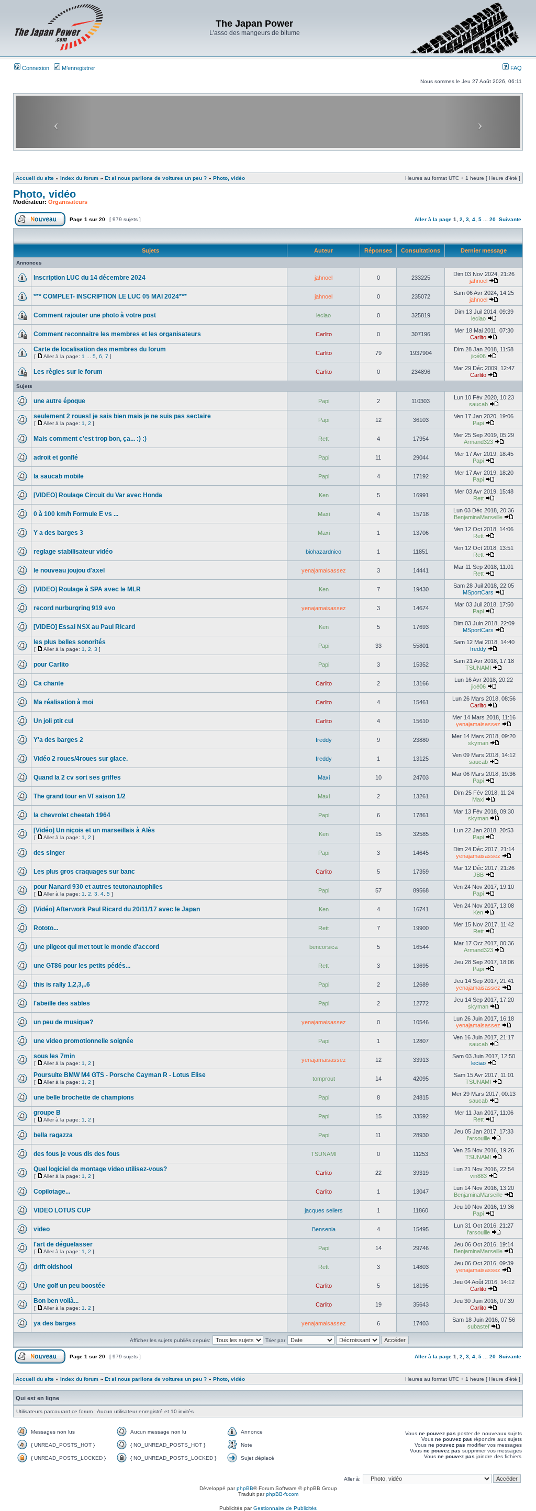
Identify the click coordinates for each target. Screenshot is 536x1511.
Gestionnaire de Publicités (285, 1508)
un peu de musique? (63, 1022)
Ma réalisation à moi (63, 702)
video (42, 1229)
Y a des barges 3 (58, 532)
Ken (324, 495)
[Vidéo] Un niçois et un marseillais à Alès (94, 830)
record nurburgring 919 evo (74, 608)
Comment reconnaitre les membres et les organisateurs (117, 334)
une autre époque (59, 401)
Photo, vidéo (229, 178)
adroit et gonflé (56, 457)
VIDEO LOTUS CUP (62, 1210)
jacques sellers (324, 1210)
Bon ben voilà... (56, 1300)
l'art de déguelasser (63, 1244)
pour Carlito (51, 664)
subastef (478, 1326)
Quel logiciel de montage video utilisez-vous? (100, 1169)
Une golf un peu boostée (69, 1285)
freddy (478, 649)
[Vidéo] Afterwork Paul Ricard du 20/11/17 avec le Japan (117, 909)
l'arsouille (478, 1138)
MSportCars (478, 592)
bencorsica (323, 947)
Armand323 (478, 442)
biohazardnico (323, 551)
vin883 (478, 1176)
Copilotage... (52, 1191)
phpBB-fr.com (282, 1494)
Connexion (34, 68)
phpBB (245, 1488)
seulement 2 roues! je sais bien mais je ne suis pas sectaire (122, 416)
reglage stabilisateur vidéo (73, 551)
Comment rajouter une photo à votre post (95, 315)
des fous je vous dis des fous (77, 1154)
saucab (478, 404)
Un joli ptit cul (53, 721)
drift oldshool (53, 1266)
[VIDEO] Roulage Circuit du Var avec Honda (98, 495)
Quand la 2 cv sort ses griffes (77, 777)
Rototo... (46, 928)
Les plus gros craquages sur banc (84, 871)
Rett (323, 439)
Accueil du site (35, 178)
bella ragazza (53, 1135)
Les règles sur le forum (68, 371)
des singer (49, 852)
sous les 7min (54, 1056)
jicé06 (478, 356)
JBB (478, 875)
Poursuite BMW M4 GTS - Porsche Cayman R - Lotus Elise (120, 1075)
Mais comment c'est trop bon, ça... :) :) (90, 438)
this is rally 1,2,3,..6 (62, 984)
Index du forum (79, 178)
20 (492, 219)
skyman (478, 743)
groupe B (47, 1112)
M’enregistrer (77, 68)
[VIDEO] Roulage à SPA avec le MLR (87, 589)
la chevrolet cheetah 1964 (72, 815)
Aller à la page (433, 219)
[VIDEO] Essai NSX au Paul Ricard (84, 627)
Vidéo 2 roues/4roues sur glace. (81, 758)
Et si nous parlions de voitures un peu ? (156, 178)
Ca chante (49, 683)
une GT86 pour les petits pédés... (82, 965)
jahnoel (323, 277)
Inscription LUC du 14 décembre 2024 (90, 277)
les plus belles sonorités (70, 642)
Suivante (510, 219)
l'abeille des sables (62, 1003)
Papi (323, 401)
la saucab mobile (59, 476)
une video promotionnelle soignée (83, 1041)
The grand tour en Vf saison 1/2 (80, 796)
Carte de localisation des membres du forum (100, 349)
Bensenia (324, 1229)
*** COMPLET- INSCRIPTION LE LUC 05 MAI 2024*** (110, 296)
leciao (323, 315)
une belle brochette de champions (84, 1097)
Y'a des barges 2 (58, 739)
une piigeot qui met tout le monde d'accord (96, 947)
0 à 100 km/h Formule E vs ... (76, 514)
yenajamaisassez (324, 570)
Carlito (324, 334)
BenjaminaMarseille (478, 517)
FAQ (515, 68)
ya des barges (55, 1323)
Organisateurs (67, 202)
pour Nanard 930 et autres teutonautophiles (98, 886)
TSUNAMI (478, 668)
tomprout (323, 1078)
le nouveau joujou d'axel (69, 570)
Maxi (324, 514)
